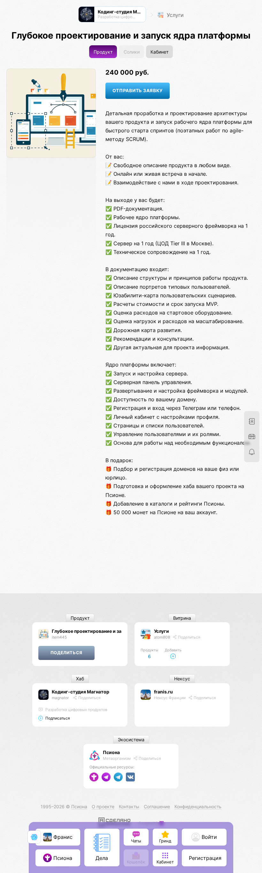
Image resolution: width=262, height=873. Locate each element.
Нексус (182, 679)
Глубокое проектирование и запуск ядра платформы (111, 631)
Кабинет (159, 52)
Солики (132, 52)
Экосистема (131, 739)
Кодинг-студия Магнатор (80, 691)
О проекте (103, 806)
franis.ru (163, 691)
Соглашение (157, 806)
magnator (60, 697)
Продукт (103, 52)
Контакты (129, 806)
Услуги (174, 15)
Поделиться (188, 637)
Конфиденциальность (197, 806)
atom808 (162, 637)
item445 (59, 637)
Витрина (182, 618)
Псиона (111, 752)
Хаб (80, 679)
